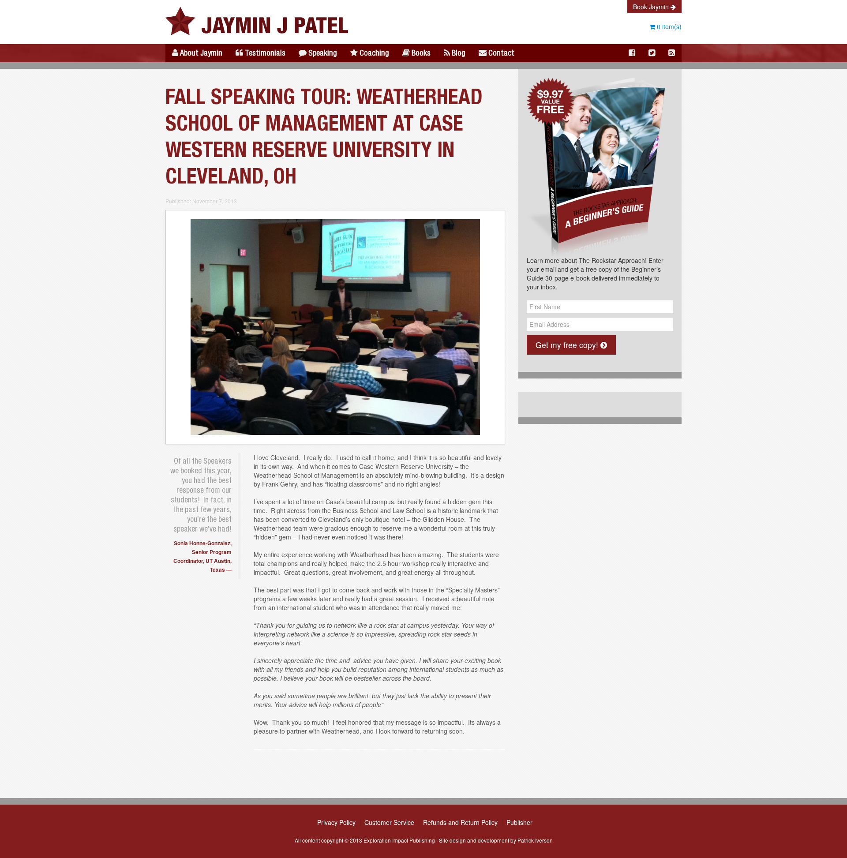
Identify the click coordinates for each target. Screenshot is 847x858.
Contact (500, 54)
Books (420, 54)
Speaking (322, 54)
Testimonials (264, 54)
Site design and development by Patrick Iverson (496, 840)
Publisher (519, 822)
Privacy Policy (336, 822)
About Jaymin (200, 54)
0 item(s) (668, 26)
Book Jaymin (652, 6)
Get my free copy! (568, 344)
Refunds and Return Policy (460, 822)
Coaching (373, 54)
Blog (457, 54)
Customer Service (389, 822)
